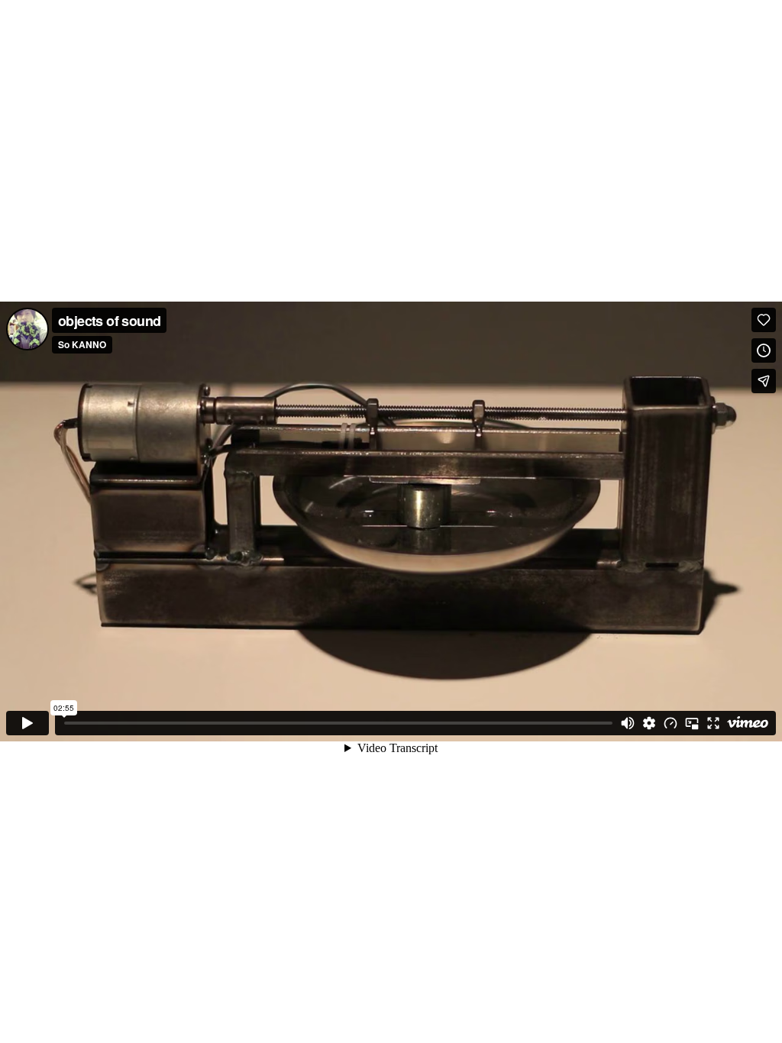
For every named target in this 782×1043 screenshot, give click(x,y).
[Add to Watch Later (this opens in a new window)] (763, 350)
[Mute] (628, 723)
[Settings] (649, 723)
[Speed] (670, 723)
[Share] (763, 381)
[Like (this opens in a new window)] (763, 320)
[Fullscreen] (713, 723)
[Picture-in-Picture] (692, 723)
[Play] (27, 723)
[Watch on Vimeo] (747, 723)
